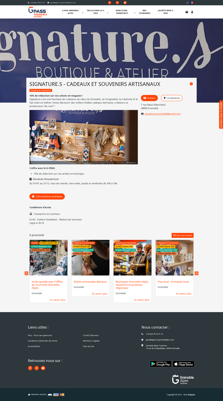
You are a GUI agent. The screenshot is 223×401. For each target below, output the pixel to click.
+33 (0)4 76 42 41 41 (37, 3)
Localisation (173, 98)
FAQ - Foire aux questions (40, 335)
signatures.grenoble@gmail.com (163, 113)
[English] (187, 2)
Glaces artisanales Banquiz (90, 281)
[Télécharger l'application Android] (160, 365)
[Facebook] (109, 2)
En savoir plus (57, 299)
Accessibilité (34, 346)
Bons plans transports (122, 11)
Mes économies (144, 11)
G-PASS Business (91, 335)
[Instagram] (117, 2)
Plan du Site (88, 346)
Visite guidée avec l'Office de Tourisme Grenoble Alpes (47, 285)
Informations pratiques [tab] (49, 196)
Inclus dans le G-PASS (96, 11)
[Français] (192, 2)
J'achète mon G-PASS (166, 11)
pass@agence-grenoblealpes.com (63, 3)
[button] (80, 159)
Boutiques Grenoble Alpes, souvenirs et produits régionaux (132, 285)
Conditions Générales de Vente (42, 340)
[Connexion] (192, 12)
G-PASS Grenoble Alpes (70, 11)
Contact (151, 98)
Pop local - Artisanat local (173, 281)
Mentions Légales (91, 340)
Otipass (191, 394)
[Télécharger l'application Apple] (183, 365)
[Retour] (191, 84)
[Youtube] (125, 2)
